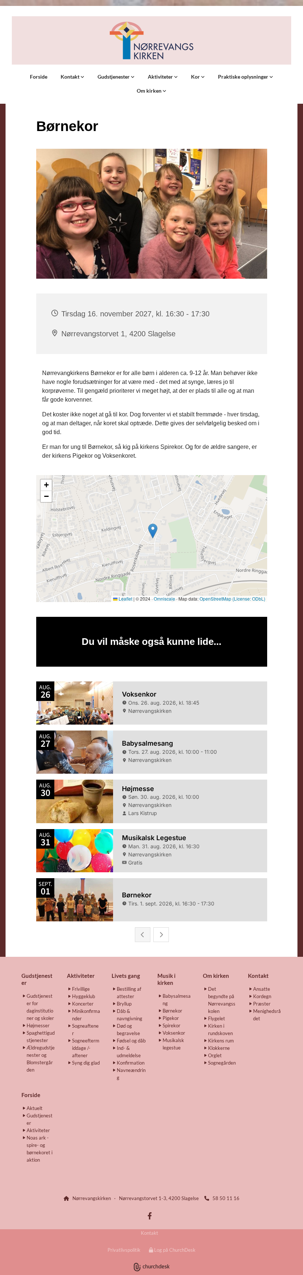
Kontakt (71, 76)
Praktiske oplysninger (243, 76)
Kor (196, 76)
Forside (38, 76)
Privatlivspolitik (124, 1250)
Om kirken (150, 90)
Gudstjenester (114, 76)
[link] (72, 77)
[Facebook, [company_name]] (149, 1215)
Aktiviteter (161, 76)
